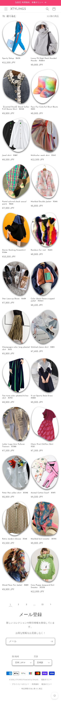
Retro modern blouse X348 (14, 539)
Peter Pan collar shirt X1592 (15, 493)
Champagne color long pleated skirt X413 (16, 348)
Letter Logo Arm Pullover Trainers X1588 (13, 445)
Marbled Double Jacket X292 (44, 202)
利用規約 (35, 684)
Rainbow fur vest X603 (41, 250)
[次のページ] (50, 604)
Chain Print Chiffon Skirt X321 (43, 445)
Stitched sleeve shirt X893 (43, 347)
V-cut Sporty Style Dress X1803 (42, 397)
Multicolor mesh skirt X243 (43, 155)
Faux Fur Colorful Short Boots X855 (45, 108)
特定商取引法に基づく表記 (31, 689)
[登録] (51, 641)
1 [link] (10, 604)
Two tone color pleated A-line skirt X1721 (15, 397)
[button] (6, 9)
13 (42, 604)
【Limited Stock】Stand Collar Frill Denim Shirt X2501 (15, 108)
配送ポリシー (47, 684)
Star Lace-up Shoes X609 (14, 299)
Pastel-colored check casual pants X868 (14, 203)
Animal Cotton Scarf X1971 (43, 493)
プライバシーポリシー (20, 684)
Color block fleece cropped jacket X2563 (43, 300)
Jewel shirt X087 (10, 155)
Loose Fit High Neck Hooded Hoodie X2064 (44, 59)
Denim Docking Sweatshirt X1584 (14, 251)
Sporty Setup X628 (11, 58)
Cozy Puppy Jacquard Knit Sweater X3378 (42, 586)
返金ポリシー (46, 680)
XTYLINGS (19, 680)
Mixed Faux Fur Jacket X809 (15, 585)
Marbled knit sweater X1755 (43, 539)
